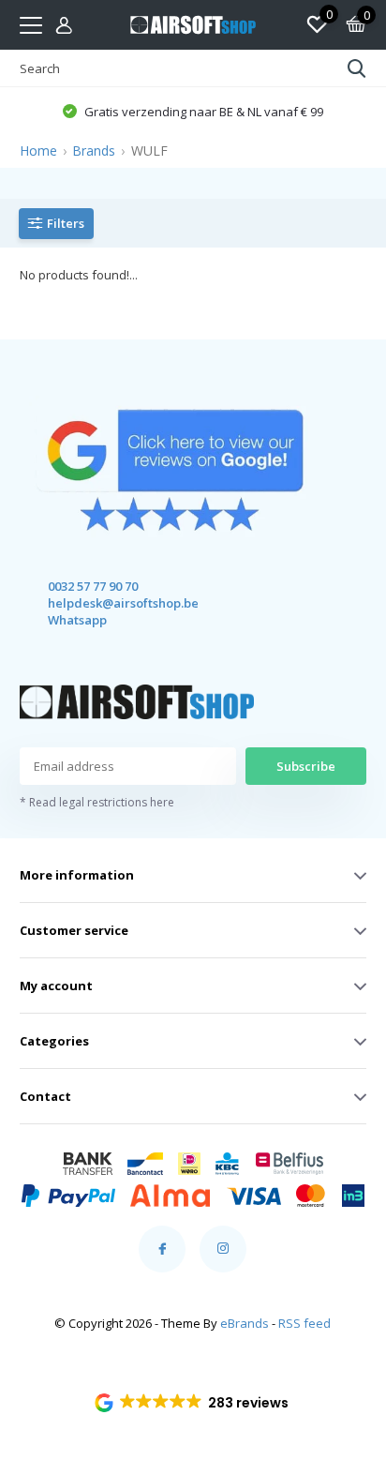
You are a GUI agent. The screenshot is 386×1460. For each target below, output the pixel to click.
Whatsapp (77, 619)
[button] (193, 1403)
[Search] (357, 68)
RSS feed (304, 1323)
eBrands (244, 1323)
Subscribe (305, 766)
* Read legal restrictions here (97, 802)
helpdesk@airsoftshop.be (106, 603)
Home (38, 150)
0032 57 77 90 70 (93, 586)
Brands (93, 150)
